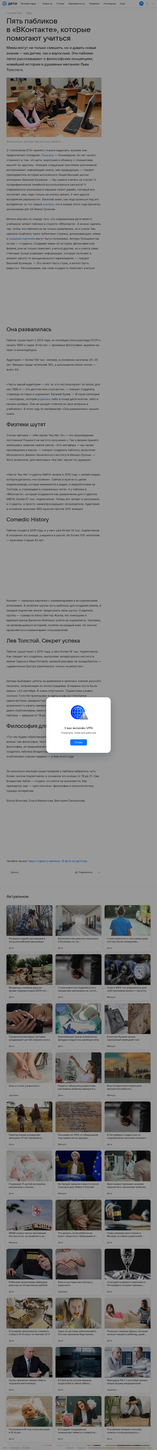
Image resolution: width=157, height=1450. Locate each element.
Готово (78, 742)
